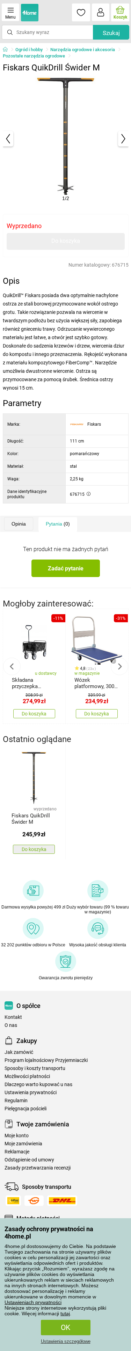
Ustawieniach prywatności (33, 1302)
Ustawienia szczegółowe (65, 1341)
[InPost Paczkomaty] (13, 1200)
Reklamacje (17, 1151)
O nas (11, 1025)
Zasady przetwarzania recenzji (38, 1168)
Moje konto (17, 1135)
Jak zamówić (19, 1052)
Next (119, 666)
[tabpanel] (66, 139)
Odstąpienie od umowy (29, 1160)
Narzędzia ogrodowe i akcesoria (82, 49)
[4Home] (8, 50)
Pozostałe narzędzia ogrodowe (34, 56)
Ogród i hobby (29, 49)
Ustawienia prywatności (31, 1092)
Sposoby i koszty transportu (35, 1068)
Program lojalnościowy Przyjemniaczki (46, 1060)
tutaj (65, 1313)
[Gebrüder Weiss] (34, 1200)
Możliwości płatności (27, 1076)
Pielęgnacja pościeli (25, 1108)
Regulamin (16, 1100)
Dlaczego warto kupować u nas (38, 1084)
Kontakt (13, 1017)
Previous (12, 666)
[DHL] (62, 1200)
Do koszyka (65, 241)
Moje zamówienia (23, 1143)
